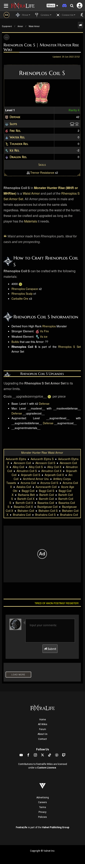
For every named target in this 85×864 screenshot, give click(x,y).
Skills (42, 165)
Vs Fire (44, 331)
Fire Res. (15, 131)
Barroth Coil (46, 499)
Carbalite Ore (19, 298)
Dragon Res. (18, 157)
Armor (20, 26)
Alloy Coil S (36, 467)
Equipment (7, 26)
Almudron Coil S (27, 471)
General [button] (44, 14)
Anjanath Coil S (30, 475)
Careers (42, 802)
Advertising (42, 797)
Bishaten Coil (26, 511)
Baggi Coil (28, 491)
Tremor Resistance (42, 172)
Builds (15, 342)
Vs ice (43, 336)
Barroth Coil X (24, 503)
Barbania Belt (26, 495)
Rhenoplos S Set (69, 347)
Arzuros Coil (28, 483)
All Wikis (42, 724)
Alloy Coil (18, 467)
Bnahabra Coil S (45, 515)
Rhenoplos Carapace (24, 289)
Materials (30, 221)
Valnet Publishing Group (55, 827)
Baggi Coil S (46, 491)
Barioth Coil (46, 495)
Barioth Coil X (25, 499)
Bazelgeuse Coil (47, 507)
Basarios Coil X (23, 507)
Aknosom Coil (22, 463)
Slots (13, 124)
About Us (42, 734)
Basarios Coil (46, 503)
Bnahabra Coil (22, 515)
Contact (42, 739)
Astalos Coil (23, 487)
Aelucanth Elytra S (42, 459)
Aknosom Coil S (45, 463)
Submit (51, 649)
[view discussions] (80, 25)
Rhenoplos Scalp (22, 293)
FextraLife (21, 827)
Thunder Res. (19, 144)
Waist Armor (34, 26)
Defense (15, 117)
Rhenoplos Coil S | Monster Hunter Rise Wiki (41, 47)
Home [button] (24, 14)
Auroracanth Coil (46, 487)
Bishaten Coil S (48, 511)
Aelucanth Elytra (16, 459)
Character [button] (67, 14)
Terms (42, 807)
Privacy (42, 812)
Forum (42, 729)
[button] (52, 5)
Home (42, 719)
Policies (42, 817)
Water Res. (17, 137)
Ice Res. (14, 150)
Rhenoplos (49, 326)
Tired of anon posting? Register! (57, 603)
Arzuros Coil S (49, 483)
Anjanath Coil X (54, 475)
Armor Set (16, 199)
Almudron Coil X (51, 471)
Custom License (46, 767)
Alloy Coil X (54, 467)
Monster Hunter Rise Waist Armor (42, 452)
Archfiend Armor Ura (36, 479)
